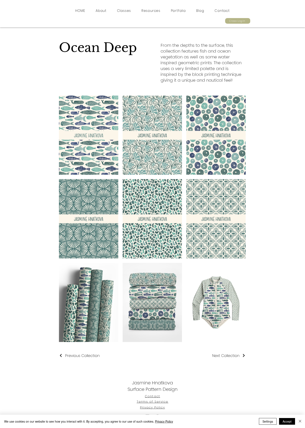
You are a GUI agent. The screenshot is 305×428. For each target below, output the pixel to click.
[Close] (300, 421)
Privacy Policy (164, 421)
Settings (267, 421)
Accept (287, 421)
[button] (123, 10)
